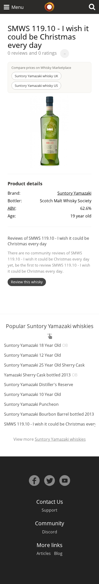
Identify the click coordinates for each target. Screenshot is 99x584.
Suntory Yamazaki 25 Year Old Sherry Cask (44, 365)
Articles (44, 553)
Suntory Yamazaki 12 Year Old (32, 355)
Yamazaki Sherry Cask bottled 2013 (40, 375)
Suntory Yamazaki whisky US (36, 85)
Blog (58, 553)
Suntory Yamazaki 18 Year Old (36, 345)
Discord (49, 532)
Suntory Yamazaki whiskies (60, 439)
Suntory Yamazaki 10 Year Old (32, 394)
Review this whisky (27, 281)
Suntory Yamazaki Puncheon (31, 404)
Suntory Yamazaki (74, 193)
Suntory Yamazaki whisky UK (36, 76)
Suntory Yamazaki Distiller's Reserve (38, 384)
